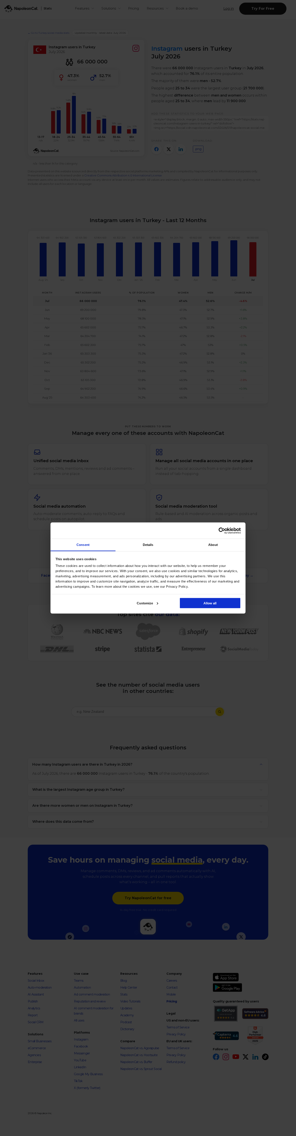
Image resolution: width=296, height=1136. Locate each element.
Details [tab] (148, 545)
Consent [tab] (82, 545)
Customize (145, 603)
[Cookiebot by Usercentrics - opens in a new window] (222, 530)
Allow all (209, 603)
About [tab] (213, 545)
